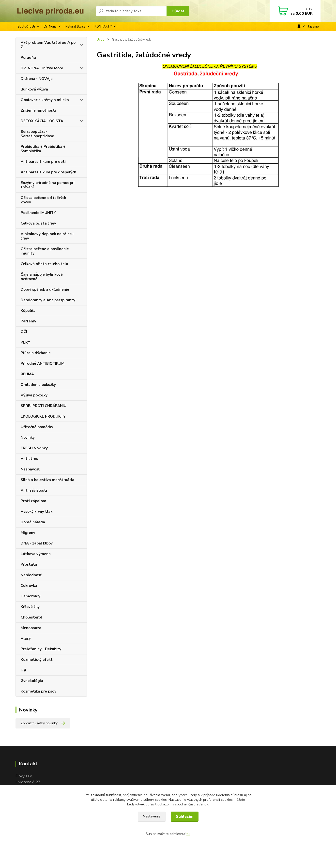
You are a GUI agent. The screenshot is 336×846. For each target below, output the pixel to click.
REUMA (27, 374)
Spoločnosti (26, 26)
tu (188, 833)
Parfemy (28, 321)
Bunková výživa (34, 89)
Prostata (29, 564)
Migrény (28, 532)
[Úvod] (53, 11)
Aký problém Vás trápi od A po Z (48, 44)
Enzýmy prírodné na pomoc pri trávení (48, 185)
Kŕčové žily (30, 606)
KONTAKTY (103, 26)
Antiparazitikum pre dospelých (48, 172)
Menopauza (31, 627)
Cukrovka (29, 585)
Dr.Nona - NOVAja (37, 78)
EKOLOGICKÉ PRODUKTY (43, 416)
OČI (24, 331)
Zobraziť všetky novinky (39, 723)
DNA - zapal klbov (37, 543)
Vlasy (26, 638)
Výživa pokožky (34, 395)
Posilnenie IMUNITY (38, 212)
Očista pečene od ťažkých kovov (43, 200)
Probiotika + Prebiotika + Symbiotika (43, 148)
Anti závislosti (34, 490)
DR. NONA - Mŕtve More (42, 68)
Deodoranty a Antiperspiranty (48, 300)
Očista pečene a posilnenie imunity (45, 251)
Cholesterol (31, 617)
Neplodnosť (31, 575)
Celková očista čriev (38, 223)
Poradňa (28, 57)
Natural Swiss (75, 26)
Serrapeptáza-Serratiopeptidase (37, 133)
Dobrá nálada (33, 522)
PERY (25, 342)
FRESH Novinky (34, 448)
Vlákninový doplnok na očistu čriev (47, 236)
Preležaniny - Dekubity (41, 649)
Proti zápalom (33, 501)
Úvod (101, 39)
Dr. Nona (50, 26)
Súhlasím (184, 816)
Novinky (28, 437)
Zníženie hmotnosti (38, 110)
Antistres (29, 458)
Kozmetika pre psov (38, 691)
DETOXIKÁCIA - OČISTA (42, 121)
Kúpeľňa (28, 310)
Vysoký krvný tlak (36, 511)
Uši (23, 670)
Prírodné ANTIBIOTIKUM (42, 363)
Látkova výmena (36, 553)
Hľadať (178, 11)
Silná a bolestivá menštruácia (47, 479)
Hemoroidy (30, 596)
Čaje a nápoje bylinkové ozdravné (42, 276)
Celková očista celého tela (44, 263)
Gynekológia (32, 680)
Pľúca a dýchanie (36, 352)
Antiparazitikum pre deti (43, 161)
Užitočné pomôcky (37, 426)
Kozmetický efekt (37, 659)
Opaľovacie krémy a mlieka (45, 99)
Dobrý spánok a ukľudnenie (45, 289)
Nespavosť (30, 469)
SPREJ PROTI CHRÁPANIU (43, 405)
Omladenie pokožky (38, 384)
